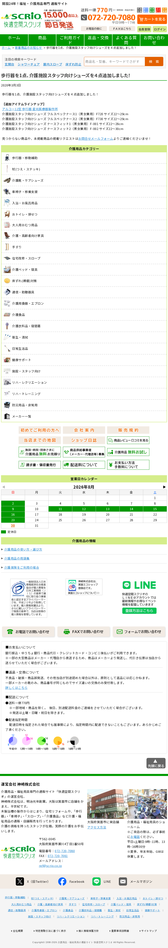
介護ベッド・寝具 (121, 904)
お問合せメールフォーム (95, 138)
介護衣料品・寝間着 (90, 910)
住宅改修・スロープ (93, 904)
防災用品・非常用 (129, 916)
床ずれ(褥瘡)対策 (147, 904)
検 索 (154, 61)
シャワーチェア (29, 64)
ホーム (14, 37)
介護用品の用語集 (17, 558)
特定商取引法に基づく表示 (50, 930)
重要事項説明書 (120, 930)
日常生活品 (132, 910)
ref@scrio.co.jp (50, 865)
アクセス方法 (96, 827)
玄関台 (9, 64)
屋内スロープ (52, 64)
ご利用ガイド (70, 39)
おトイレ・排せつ (153, 898)
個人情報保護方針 (88, 930)
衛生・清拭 (114, 910)
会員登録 (144, 29)
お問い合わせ (154, 39)
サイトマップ (149, 930)
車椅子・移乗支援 (100, 898)
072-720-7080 (65, 851)
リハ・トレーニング (102, 916)
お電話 (135, 836)
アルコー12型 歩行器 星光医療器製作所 (30, 109)
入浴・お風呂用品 (127, 898)
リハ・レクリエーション (71, 916)
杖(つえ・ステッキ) (42, 898)
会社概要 (18, 930)
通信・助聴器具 (17, 910)
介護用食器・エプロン (44, 910)
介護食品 (68, 910)
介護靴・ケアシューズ (72, 898)
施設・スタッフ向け (39, 916)
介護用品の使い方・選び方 (23, 549)
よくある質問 (126, 39)
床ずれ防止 (74, 64)
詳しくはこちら (16, 687)
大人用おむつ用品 (21, 904)
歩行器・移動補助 (15, 897)
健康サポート (152, 910)
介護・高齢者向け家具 (50, 904)
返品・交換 (98, 37)
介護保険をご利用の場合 (21, 567)
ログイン (160, 29)
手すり (73, 904)
